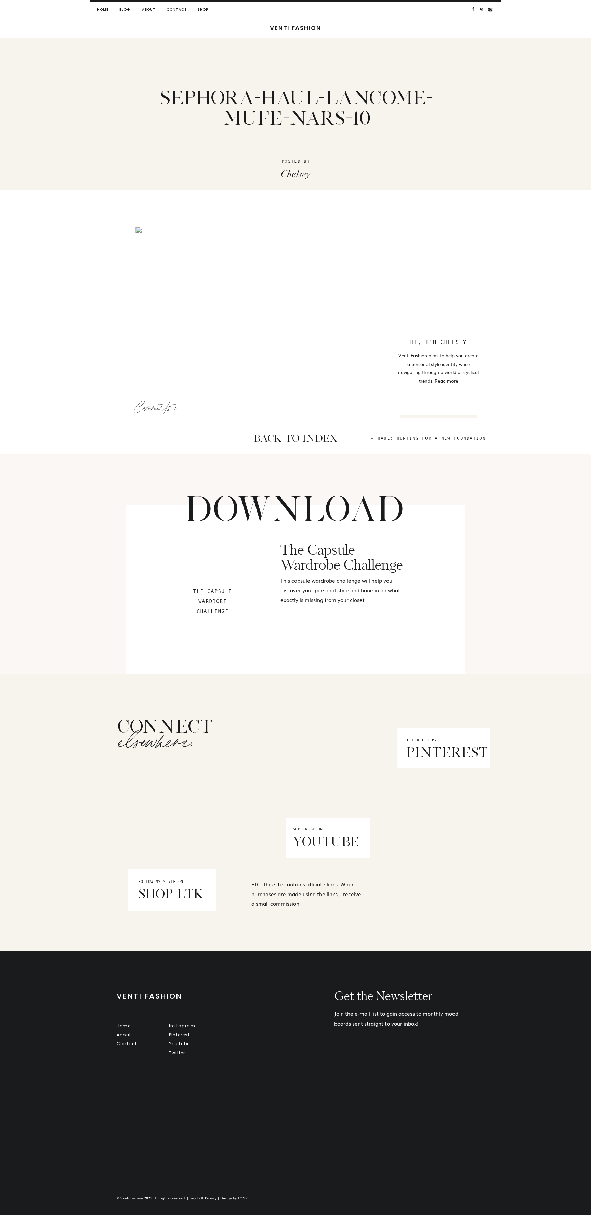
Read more (446, 381)
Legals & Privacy (202, 1197)
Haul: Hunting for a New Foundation (432, 438)
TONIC (243, 1197)
